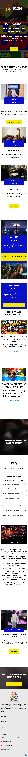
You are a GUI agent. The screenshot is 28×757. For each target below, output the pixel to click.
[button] (26, 17)
